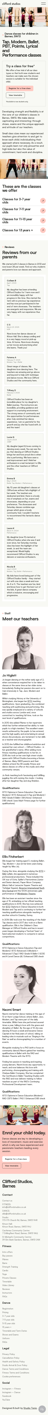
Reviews (6, 1289)
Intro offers (7, 1252)
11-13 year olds (8, 1323)
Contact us (7, 1200)
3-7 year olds (8, 1316)
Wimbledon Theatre (26, 893)
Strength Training (10, 1267)
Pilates (5, 1259)
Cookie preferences (11, 1376)
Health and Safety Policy (13, 1361)
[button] (43, 3)
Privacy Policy (8, 1354)
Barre (4, 1263)
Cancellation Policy (10, 1358)
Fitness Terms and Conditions (15, 1372)
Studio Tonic (30, 1408)
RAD (4, 874)
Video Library (8, 1285)
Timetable (7, 1281)
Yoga (4, 1274)
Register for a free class (20, 88)
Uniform (6, 1338)
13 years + (6, 1327)
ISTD (30, 701)
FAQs (4, 1296)
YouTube (6, 1399)
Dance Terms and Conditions (15, 1369)
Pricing (5, 1312)
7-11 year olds (8, 1319)
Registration (7, 1308)
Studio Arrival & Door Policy (14, 1365)
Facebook (6, 1396)
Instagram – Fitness (11, 1388)
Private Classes (9, 1278)
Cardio (5, 1270)
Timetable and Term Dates (14, 1331)
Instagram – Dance (11, 1392)
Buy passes (7, 1255)
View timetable (15, 95)
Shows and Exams (10, 1334)
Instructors (7, 1293)
